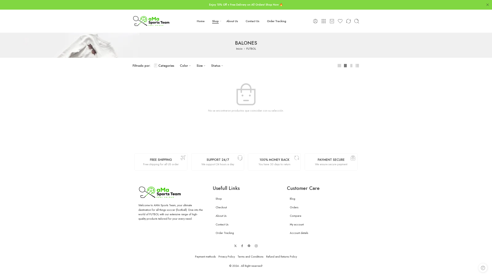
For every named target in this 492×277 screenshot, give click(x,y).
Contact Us (252, 21)
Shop (215, 21)
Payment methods (205, 256)
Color (184, 65)
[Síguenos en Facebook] (242, 245)
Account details (299, 233)
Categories (166, 65)
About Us (232, 21)
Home (200, 21)
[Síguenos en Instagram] (256, 246)
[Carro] (332, 21)
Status (215, 65)
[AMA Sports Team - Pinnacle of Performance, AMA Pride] (151, 21)
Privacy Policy (227, 256)
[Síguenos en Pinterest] (249, 245)
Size (200, 65)
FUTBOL (251, 49)
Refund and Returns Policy (281, 256)
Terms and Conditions (250, 256)
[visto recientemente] (483, 268)
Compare (295, 216)
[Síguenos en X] (235, 245)
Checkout (221, 207)
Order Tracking (276, 21)
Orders (294, 207)
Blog (292, 199)
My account (297, 224)
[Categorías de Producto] (323, 21)
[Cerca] (487, 4)
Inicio (239, 49)
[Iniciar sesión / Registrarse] (315, 21)
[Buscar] (356, 21)
